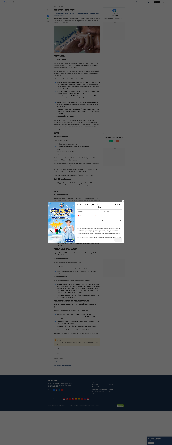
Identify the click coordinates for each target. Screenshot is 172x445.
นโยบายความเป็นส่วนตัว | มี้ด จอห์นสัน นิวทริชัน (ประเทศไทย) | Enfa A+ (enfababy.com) (106, 237)
